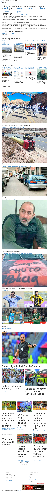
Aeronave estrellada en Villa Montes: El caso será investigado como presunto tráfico (18, 42)
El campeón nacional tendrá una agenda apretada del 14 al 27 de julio (40, 432)
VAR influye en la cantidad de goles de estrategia (23, 428)
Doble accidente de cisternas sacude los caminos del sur (13, 127)
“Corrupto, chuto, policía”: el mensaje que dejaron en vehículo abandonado (17, 253)
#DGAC (7, 33)
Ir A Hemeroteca (24, 14)
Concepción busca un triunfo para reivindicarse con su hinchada (8, 429)
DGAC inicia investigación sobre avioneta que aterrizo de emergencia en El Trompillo (6, 43)
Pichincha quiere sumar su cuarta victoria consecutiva (40, 459)
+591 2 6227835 (9, 480)
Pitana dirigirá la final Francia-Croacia (9, 368)
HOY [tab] (3, 89)
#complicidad (11, 33)
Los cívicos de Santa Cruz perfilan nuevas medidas (29, 69)
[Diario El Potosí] (12, 2)
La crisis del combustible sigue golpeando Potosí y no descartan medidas (16, 166)
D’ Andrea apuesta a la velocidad (8, 447)
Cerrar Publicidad (41, 483)
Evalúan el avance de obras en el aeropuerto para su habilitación (30, 42)
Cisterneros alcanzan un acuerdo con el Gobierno (7, 68)
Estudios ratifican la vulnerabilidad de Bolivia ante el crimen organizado (18, 69)
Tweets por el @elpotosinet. (7, 328)
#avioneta (3, 33)
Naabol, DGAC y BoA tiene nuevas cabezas (41, 41)
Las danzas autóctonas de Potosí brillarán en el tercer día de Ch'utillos (16, 91)
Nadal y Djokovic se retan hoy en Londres (10, 391)
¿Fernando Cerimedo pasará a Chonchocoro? (42, 68)
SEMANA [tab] (8, 89)
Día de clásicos (5, 290)
